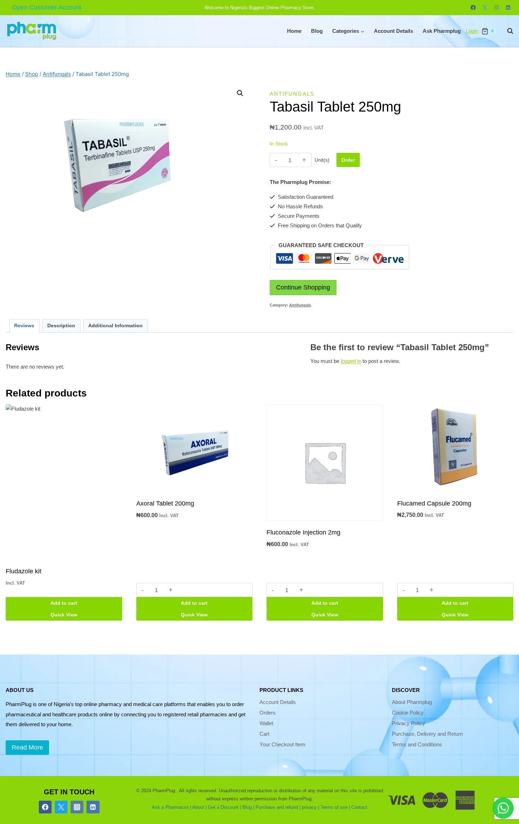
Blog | (248, 807)
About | (199, 807)
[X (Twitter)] (61, 807)
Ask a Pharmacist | (171, 807)
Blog (317, 31)
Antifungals (292, 94)
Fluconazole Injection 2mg (303, 532)
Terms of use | (335, 807)
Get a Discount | (224, 807)
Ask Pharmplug (442, 31)
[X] (485, 7)
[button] (240, 93)
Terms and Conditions (417, 744)
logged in (351, 361)
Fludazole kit (23, 571)
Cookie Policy (408, 713)
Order (348, 160)
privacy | (310, 807)
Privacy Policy (408, 723)
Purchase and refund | (278, 807)
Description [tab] (61, 325)
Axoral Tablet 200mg (165, 503)
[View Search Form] (506, 31)
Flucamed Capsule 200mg (434, 503)
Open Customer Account (46, 7)
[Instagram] (496, 7)
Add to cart (63, 603)
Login (472, 31)
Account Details (393, 31)
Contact (359, 807)
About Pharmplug (412, 702)
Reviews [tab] (24, 325)
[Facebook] (473, 7)
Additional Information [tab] (115, 325)
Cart (264, 734)
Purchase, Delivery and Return (427, 734)
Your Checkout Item (282, 744)
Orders (268, 713)
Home (294, 31)
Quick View (63, 614)
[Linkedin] (508, 7)
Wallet (266, 723)
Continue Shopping (303, 287)
